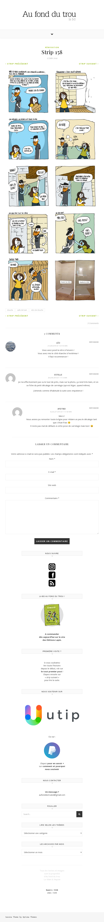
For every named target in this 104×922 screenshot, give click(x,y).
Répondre (94, 342)
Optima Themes (30, 917)
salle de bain (22, 310)
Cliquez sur (52, 766)
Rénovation (52, 47)
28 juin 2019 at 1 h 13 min (57, 378)
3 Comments (93, 323)
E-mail (52, 472)
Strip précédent (17, 63)
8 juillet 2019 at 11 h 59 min (61, 412)
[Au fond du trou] (52, 14)
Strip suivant (88, 63)
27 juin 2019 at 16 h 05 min (57, 346)
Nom (52, 458)
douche (10, 310)
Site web (52, 485)
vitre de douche (37, 310)
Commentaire (52, 498)
